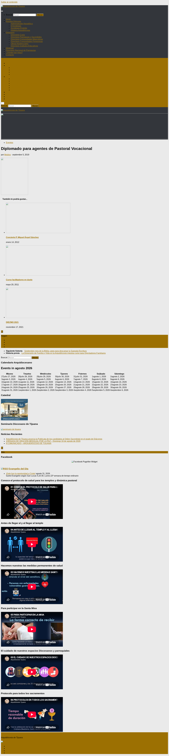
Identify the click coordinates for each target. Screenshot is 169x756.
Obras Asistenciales (19, 44)
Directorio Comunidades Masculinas (27, 39)
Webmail (10, 48)
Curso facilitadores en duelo (19, 280)
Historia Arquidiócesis (20, 30)
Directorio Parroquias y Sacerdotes (26, 37)
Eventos (9, 143)
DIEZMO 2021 (12, 322)
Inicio (8, 19)
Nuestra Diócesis (13, 21)
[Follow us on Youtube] (6, 344)
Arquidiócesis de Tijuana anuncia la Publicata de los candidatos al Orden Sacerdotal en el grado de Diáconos (54, 439)
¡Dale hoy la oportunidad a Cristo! (20, 473)
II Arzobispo (16, 26)
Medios (7, 155)
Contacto (10, 55)
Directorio (10, 33)
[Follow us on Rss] (6, 347)
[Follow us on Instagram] (6, 342)
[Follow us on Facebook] (6, 340)
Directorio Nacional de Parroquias (21, 50)
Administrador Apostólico (22, 24)
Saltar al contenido (9, 2)
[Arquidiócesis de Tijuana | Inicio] (13, 6)
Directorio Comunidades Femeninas (27, 41)
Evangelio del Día (18, 468)
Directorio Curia (18, 35)
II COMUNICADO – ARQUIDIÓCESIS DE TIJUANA (28, 443)
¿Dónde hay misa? (14, 53)
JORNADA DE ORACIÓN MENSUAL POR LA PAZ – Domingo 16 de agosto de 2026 (43, 441)
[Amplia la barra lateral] (2, 331)
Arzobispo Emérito (19, 28)
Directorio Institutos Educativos (24, 46)
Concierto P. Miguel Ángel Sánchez (22, 237)
